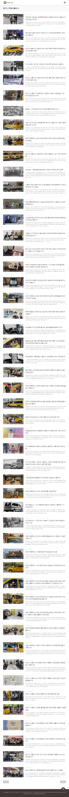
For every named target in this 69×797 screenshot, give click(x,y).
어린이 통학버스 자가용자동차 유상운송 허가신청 (41, 552)
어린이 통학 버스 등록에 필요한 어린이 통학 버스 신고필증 (44, 770)
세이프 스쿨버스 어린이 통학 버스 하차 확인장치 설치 (42, 694)
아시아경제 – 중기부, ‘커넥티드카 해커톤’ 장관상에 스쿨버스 (44, 64)
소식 (31, 14)
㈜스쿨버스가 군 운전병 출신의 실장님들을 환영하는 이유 (43, 327)
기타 (29, 14)
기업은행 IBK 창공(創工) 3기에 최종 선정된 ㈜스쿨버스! (43, 478)
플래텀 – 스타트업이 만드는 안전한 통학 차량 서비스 (42, 109)
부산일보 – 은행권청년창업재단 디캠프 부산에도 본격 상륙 (44, 170)
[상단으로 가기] (63, 789)
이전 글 (6, 781)
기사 (26, 14)
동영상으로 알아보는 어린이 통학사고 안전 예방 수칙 (42, 417)
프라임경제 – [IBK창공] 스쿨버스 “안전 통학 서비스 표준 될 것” (45, 356)
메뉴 (64, 2)
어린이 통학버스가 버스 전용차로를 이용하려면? (40, 491)
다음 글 (63, 781)
